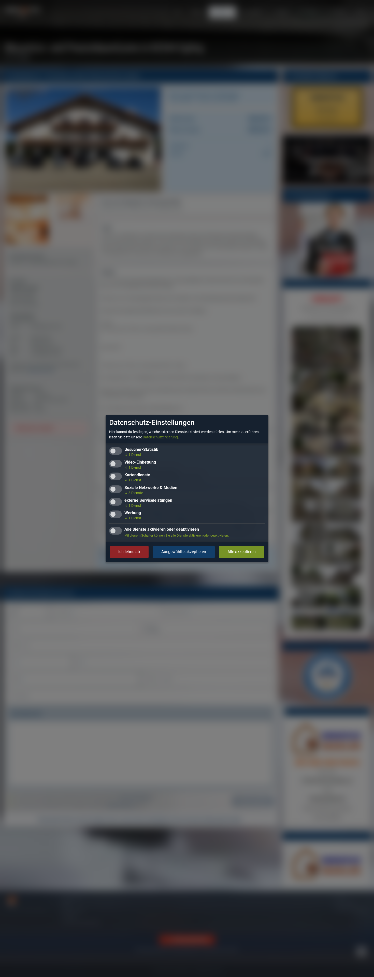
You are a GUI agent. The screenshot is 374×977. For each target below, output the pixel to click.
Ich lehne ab (129, 552)
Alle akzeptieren (241, 552)
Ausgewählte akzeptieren (183, 552)
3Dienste (133, 493)
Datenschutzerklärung (160, 437)
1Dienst (132, 455)
